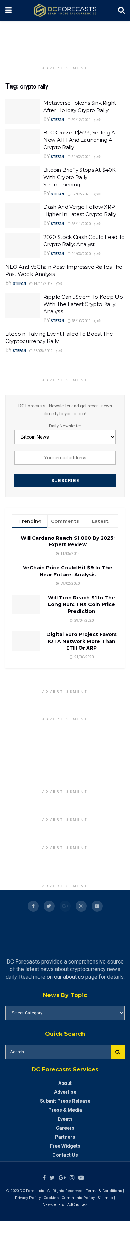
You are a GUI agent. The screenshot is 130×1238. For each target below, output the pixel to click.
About (65, 1083)
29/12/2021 (81, 120)
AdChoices (77, 1204)
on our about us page (72, 977)
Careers (65, 1128)
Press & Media (65, 1110)
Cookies (51, 1197)
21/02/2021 (81, 157)
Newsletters (53, 1204)
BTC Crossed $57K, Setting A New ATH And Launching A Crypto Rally (79, 139)
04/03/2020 (81, 254)
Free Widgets (65, 1146)
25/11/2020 (81, 224)
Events (65, 1119)
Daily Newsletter (65, 425)
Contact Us (65, 1155)
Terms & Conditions (104, 1191)
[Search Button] (118, 1052)
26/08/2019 (43, 351)
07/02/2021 (81, 194)
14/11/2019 (43, 284)
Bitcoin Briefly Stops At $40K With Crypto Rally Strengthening (79, 177)
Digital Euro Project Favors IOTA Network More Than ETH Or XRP (81, 641)
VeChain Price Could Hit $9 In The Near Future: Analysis (67, 571)
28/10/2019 (81, 321)
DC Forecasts (32, 1191)
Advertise (65, 1092)
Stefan (57, 120)
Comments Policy (78, 1197)
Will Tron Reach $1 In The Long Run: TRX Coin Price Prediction (81, 604)
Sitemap (105, 1197)
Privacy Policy (28, 1197)
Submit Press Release (65, 1101)
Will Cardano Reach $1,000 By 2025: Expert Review (68, 541)
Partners (65, 1137)
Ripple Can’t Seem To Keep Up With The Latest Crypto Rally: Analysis (83, 304)
